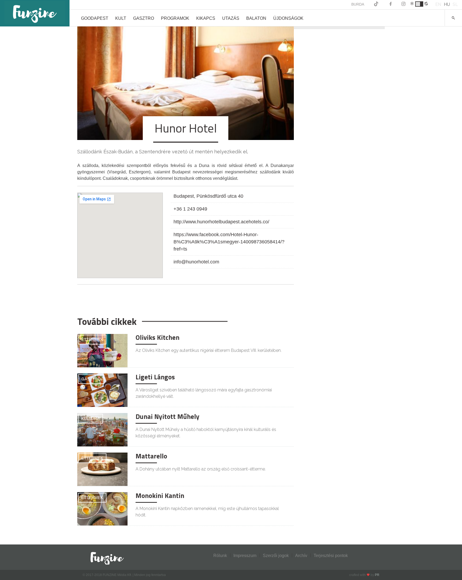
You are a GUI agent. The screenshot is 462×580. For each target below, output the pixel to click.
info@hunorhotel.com (196, 261)
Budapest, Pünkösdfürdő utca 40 (208, 196)
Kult (120, 18)
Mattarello (151, 456)
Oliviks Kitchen (157, 337)
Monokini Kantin (160, 496)
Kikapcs (205, 18)
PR (377, 575)
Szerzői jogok (276, 555)
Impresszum (244, 555)
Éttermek (92, 339)
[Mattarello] (102, 469)
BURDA (357, 4)
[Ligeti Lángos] (102, 390)
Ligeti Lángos (155, 377)
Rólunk (220, 555)
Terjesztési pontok (331, 555)
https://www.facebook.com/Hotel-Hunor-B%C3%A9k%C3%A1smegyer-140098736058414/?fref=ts (229, 242)
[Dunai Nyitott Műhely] (102, 429)
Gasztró (91, 379)
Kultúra (90, 418)
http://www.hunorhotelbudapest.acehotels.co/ (221, 221)
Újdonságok (288, 18)
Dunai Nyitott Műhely (167, 416)
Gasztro (143, 18)
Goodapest (94, 18)
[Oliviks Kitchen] (102, 350)
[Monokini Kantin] (102, 508)
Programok (175, 18)
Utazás (230, 18)
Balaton (256, 18)
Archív (301, 555)
